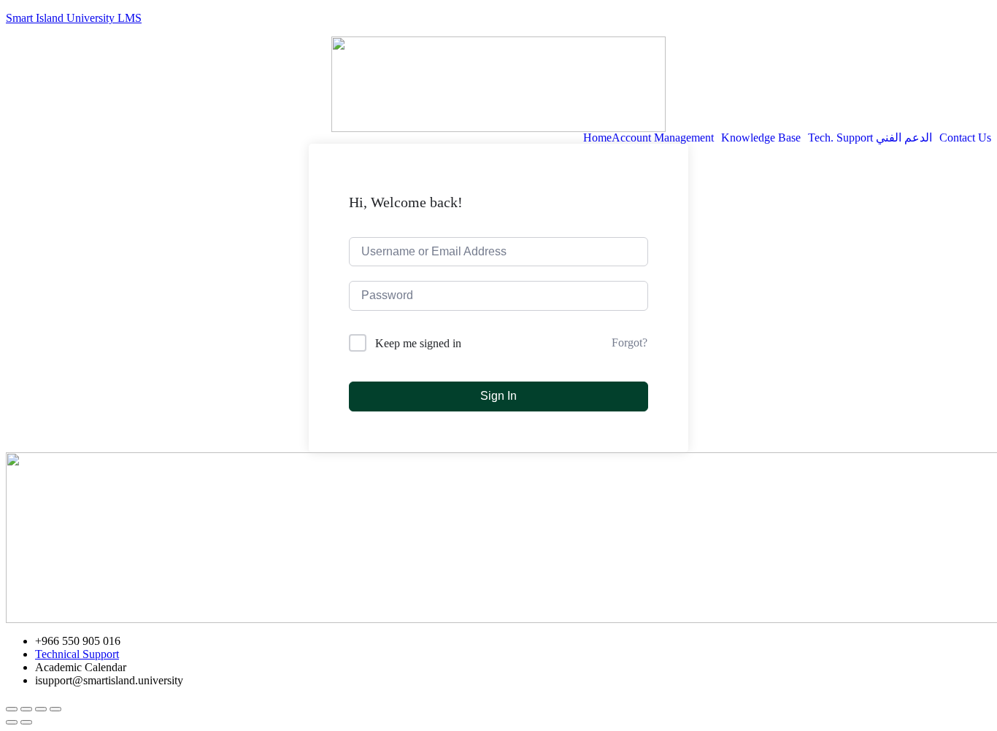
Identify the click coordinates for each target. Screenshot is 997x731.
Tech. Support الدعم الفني (870, 138)
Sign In (498, 396)
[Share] (26, 709)
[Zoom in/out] (55, 709)
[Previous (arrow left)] (12, 722)
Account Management (663, 138)
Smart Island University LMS (74, 18)
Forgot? (629, 342)
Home (597, 138)
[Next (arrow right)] (26, 722)
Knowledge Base (761, 138)
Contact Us (965, 138)
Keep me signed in (418, 343)
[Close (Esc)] (12, 709)
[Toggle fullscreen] (41, 709)
